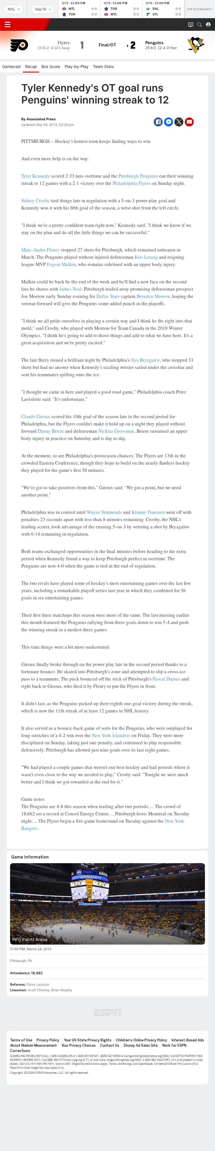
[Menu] (7, 24)
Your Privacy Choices (78, 1046)
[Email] (189, 121)
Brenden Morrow (153, 296)
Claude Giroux (35, 416)
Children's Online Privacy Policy (141, 1040)
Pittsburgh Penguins (138, 176)
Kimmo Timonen (148, 512)
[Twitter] (178, 121)
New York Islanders (111, 735)
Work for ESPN (174, 1046)
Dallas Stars (108, 296)
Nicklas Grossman (116, 431)
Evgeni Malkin (61, 264)
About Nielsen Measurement (33, 1046)
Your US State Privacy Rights (87, 1040)
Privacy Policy (48, 1040)
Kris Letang (146, 257)
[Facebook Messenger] (168, 121)
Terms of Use (21, 1040)
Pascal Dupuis (167, 678)
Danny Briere (51, 431)
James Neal (70, 289)
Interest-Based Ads (188, 1040)
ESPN (30, 24)
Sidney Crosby (35, 200)
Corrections (20, 1051)
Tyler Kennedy (35, 176)
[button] (199, 24)
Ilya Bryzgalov (145, 360)
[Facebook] (158, 121)
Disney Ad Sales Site (141, 1046)
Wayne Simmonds (104, 512)
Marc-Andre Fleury (40, 249)
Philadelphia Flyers (132, 183)
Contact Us (109, 1046)
